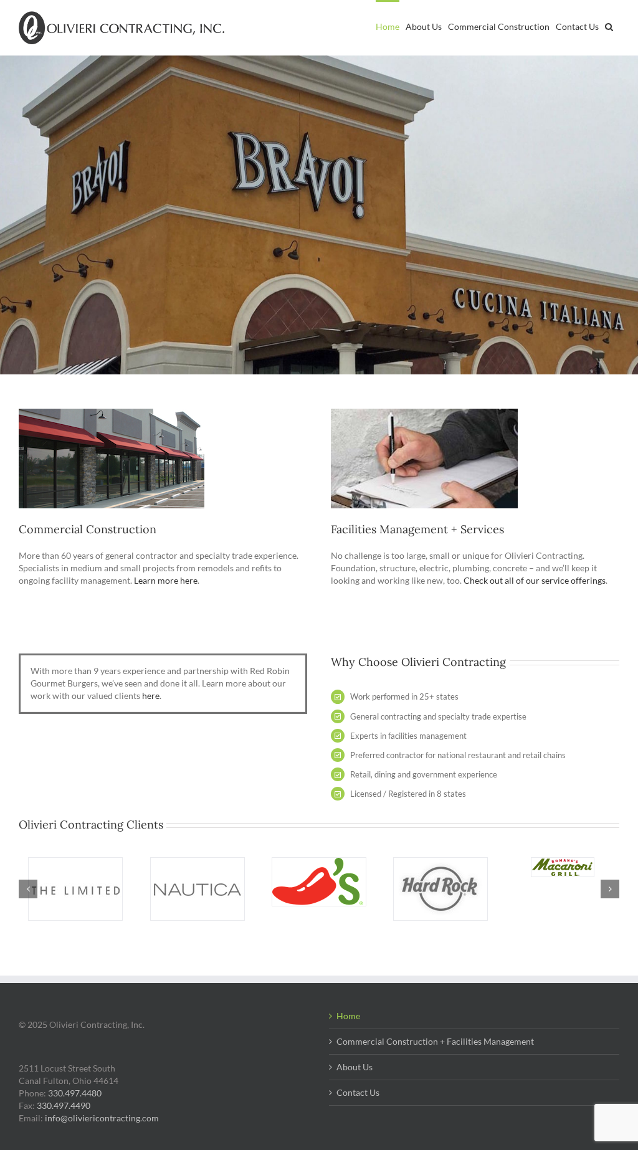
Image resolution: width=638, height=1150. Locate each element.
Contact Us (357, 1092)
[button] (609, 26)
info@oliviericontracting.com (102, 1118)
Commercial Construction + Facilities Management (435, 1041)
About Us (354, 1067)
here (151, 695)
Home (348, 1015)
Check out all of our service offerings (535, 580)
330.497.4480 (75, 1093)
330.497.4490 (63, 1105)
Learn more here (166, 580)
